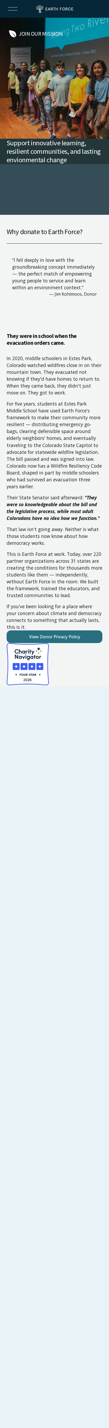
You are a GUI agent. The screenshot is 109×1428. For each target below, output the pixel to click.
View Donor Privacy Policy (54, 637)
